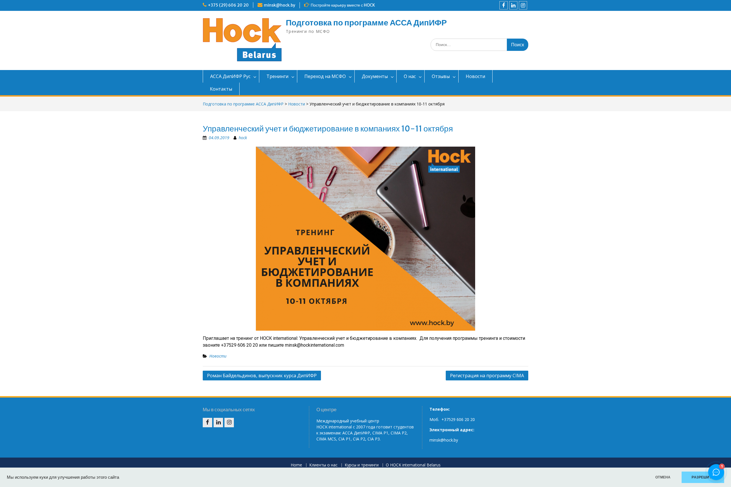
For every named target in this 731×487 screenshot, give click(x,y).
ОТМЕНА (662, 477)
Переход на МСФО (325, 76)
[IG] (523, 5)
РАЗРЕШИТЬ (703, 477)
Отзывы (441, 76)
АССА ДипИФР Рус (230, 76)
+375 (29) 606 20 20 (228, 5)
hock (243, 137)
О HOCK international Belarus (413, 465)
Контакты (221, 89)
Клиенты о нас (323, 465)
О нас (410, 76)
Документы (375, 76)
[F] (503, 5)
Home (296, 465)
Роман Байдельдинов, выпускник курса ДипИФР (262, 375)
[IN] (513, 5)
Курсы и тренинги (362, 465)
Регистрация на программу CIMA (487, 375)
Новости (475, 76)
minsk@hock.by (279, 5)
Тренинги (277, 76)
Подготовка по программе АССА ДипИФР (366, 22)
